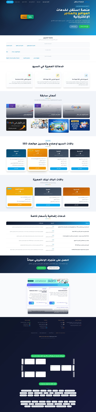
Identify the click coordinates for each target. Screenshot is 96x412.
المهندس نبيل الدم (66, 403)
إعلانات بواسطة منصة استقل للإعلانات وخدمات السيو (61, 309)
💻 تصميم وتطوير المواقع (43, 324)
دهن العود (51, 393)
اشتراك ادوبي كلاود (57, 395)
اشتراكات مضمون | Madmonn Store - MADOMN (38, 291)
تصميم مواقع (31, 403)
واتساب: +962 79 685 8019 (25, 322)
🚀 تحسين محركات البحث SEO (42, 322)
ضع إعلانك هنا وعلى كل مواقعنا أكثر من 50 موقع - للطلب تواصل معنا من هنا (48, 356)
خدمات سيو (60, 401)
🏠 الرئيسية (62, 322)
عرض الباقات (73, 26)
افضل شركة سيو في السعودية (25, 401)
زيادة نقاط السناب (36, 390)
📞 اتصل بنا (62, 326)
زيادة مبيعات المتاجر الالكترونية (26, 390)
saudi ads (48, 401)
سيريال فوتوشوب (72, 401)
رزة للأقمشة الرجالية (65, 395)
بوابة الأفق (73, 403)
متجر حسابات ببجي (23, 395)
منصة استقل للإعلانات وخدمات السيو (37, 406)
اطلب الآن (80, 168)
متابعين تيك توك (43, 390)
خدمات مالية (61, 390)
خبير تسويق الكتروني (58, 403)
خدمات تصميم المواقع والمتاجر (50, 406)
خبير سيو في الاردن (24, 403)
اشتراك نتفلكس (49, 395)
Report (29, 284)
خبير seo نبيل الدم (50, 403)
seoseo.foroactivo (62, 290)
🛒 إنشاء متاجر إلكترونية (43, 326)
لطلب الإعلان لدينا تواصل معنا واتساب (48, 383)
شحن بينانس (42, 395)
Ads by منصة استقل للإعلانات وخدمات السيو (62, 307)
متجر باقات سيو (27, 406)
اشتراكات (49, 390)
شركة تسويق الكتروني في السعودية (70, 393)
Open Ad (52, 303)
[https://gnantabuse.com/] (48, 280)
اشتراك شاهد (55, 390)
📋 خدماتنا (62, 324)
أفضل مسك (46, 393)
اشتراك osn (36, 395)
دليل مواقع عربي (42, 401)
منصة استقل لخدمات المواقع (44, 336)
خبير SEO (66, 401)
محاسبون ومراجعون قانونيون (69, 390)
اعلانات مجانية (54, 401)
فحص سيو (69, 406)
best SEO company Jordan (61, 406)
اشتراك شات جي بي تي (38, 393)
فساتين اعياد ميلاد (73, 395)
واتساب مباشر (83, 26)
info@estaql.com (26, 324)
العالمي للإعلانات (35, 401)
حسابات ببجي (30, 395)
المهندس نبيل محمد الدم (59, 393)
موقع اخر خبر (13, 58)
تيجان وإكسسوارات (23, 393)
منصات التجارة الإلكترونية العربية (40, 403)
